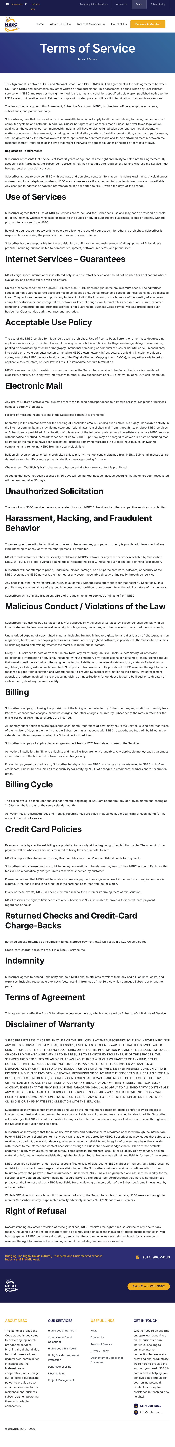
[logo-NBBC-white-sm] (11, 1281)
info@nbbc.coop (19, 4)
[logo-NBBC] (12, 18)
